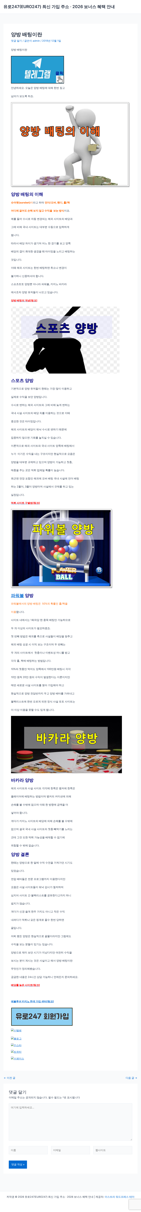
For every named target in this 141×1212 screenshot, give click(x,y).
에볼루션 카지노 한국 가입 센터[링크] (32, 1001)
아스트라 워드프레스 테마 (119, 1196)
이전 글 (9, 1078)
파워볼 (17, 595)
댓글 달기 (16, 40)
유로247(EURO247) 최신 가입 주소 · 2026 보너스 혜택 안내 (59, 6)
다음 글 (131, 1078)
